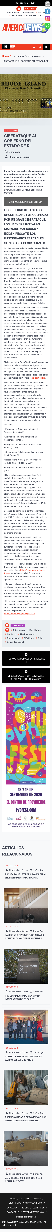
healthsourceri (27, 634)
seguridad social (15, 642)
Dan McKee (31, 15)
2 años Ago (15, 152)
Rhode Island (13, 12)
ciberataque (19, 630)
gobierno (11, 634)
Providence (28, 12)
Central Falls (16, 15)
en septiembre (38, 378)
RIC (41, 15)
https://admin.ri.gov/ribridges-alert (19, 613)
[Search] (40, 47)
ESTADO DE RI (11, 130)
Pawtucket (42, 12)
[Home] (6, 46)
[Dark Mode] (34, 47)
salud (40, 638)
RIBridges (29, 638)
